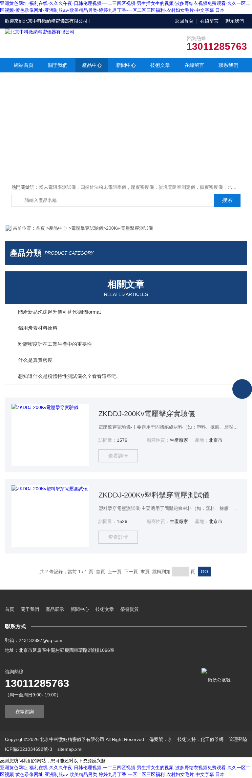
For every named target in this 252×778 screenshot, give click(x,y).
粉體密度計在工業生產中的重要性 (55, 344)
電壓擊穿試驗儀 (87, 228)
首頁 (41, 228)
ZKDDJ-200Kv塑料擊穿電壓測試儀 (153, 495)
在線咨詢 (24, 711)
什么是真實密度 (35, 360)
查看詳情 (118, 455)
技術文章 (160, 65)
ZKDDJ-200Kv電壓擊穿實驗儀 (146, 414)
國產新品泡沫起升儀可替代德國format (59, 312)
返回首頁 (184, 21)
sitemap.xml (69, 749)
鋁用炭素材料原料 (37, 328)
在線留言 (209, 21)
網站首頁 (23, 65)
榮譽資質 (129, 609)
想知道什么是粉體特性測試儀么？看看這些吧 (67, 376)
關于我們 (58, 65)
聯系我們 (234, 21)
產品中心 (92, 65)
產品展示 (55, 609)
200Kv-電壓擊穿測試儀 (129, 228)
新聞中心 (126, 65)
